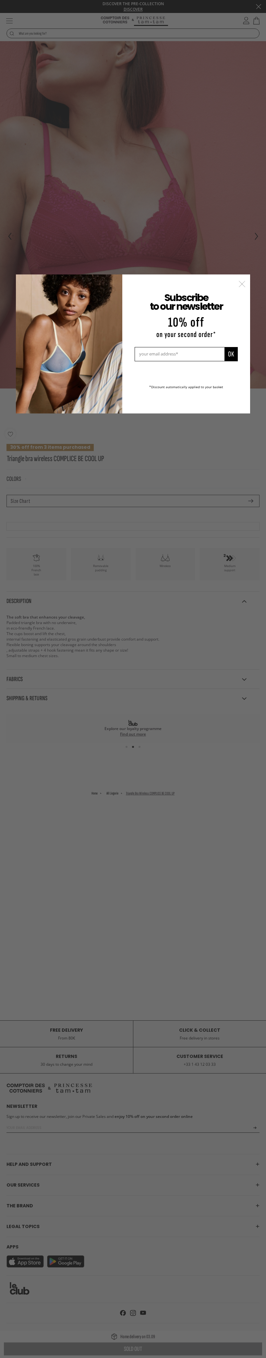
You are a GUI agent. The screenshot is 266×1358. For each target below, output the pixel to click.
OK (231, 354)
